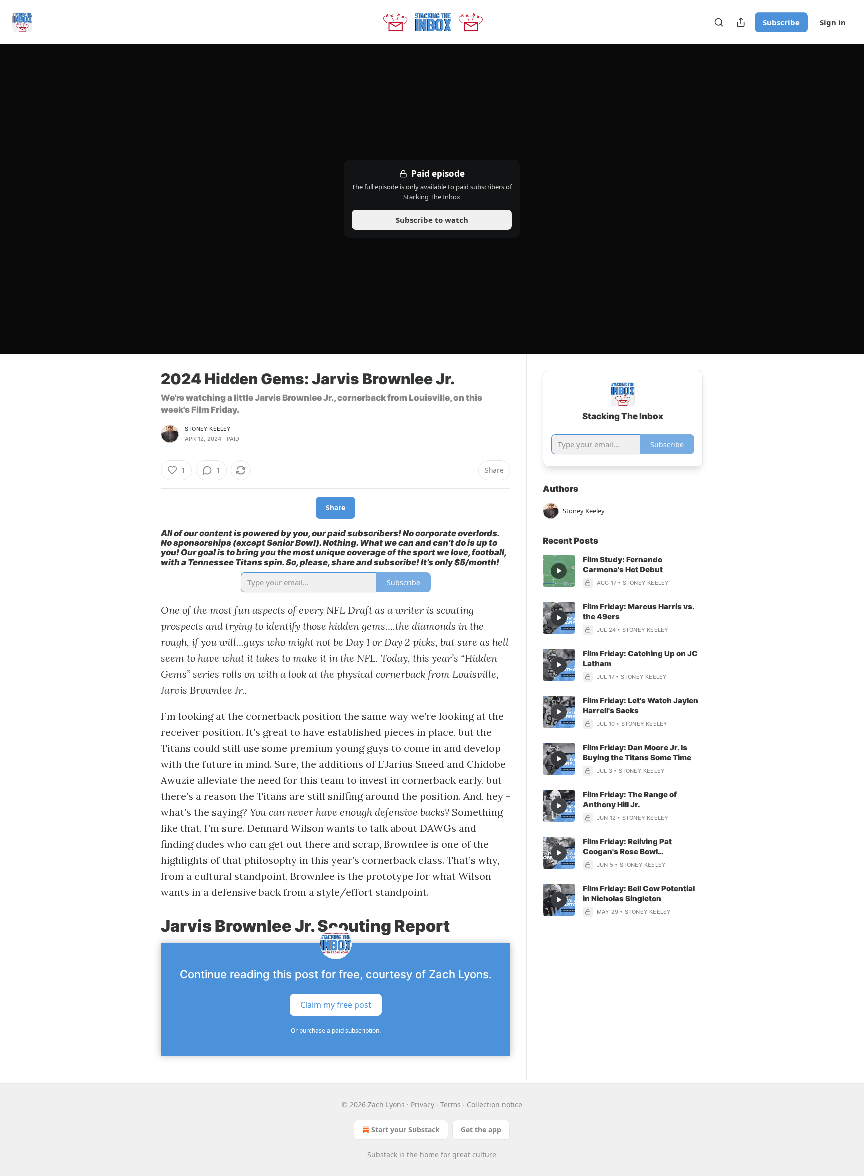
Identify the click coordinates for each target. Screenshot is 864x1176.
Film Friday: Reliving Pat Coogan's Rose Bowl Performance (627, 847)
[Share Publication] (741, 22)
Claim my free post (336, 1004)
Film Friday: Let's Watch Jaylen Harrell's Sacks (640, 705)
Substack (383, 1154)
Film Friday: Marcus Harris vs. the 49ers (638, 611)
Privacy (422, 1104)
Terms (450, 1104)
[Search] (719, 22)
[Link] (147, 926)
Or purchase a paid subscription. (336, 1030)
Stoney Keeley (208, 428)
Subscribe (781, 22)
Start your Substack (406, 1129)
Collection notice (494, 1104)
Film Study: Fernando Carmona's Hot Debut (623, 564)
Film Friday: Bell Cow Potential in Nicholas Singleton (639, 893)
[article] (623, 571)
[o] (559, 571)
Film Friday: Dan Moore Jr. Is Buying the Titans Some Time (637, 752)
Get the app (481, 1129)
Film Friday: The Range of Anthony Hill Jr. (630, 799)
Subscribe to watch (432, 220)
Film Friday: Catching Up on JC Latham (640, 658)
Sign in (833, 22)
